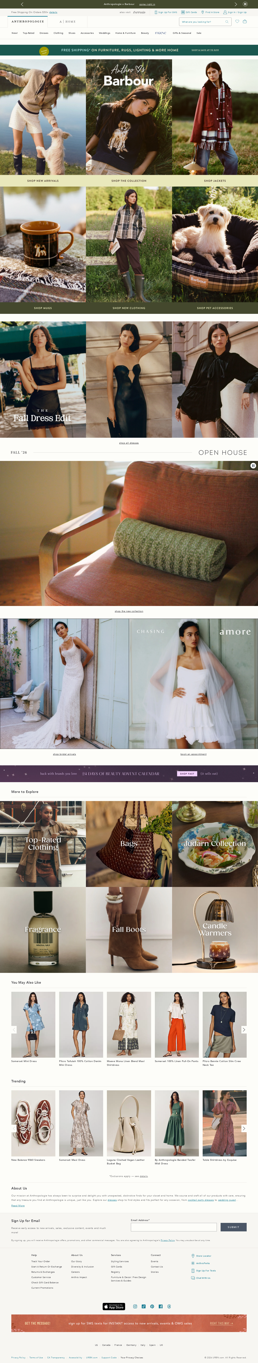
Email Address (139, 1220)
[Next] (243, 1030)
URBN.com (91, 1357)
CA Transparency (56, 1357)
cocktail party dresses (201, 1200)
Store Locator (203, 1256)
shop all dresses (129, 443)
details (53, 12)
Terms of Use (36, 1357)
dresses (112, 1200)
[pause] (253, 465)
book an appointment (193, 754)
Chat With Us (203, 1278)
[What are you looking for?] (227, 22)
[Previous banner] (22, 4)
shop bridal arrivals (64, 754)
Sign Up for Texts (206, 1270)
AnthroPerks (203, 1263)
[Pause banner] (245, 4)
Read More (18, 1205)
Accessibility (75, 1357)
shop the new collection (129, 611)
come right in (147, 4)
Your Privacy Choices (132, 1357)
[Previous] (14, 1030)
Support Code (109, 1357)
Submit (233, 1227)
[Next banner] (236, 4)
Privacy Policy (168, 1240)
